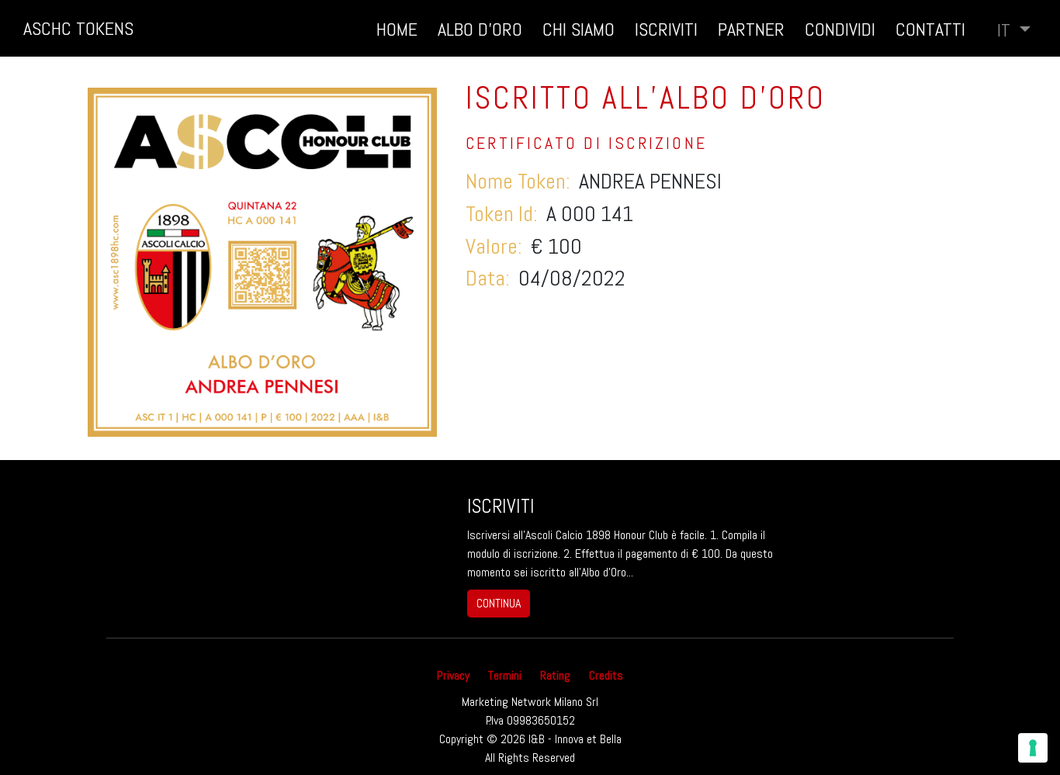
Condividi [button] (840, 29)
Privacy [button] (453, 675)
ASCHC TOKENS (78, 28)
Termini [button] (504, 675)
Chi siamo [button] (578, 29)
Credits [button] (606, 675)
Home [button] (396, 29)
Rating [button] (555, 675)
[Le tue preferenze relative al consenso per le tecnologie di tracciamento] (1033, 748)
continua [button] (498, 603)
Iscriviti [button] (666, 29)
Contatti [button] (930, 29)
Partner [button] (751, 29)
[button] (1014, 30)
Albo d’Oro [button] (480, 29)
